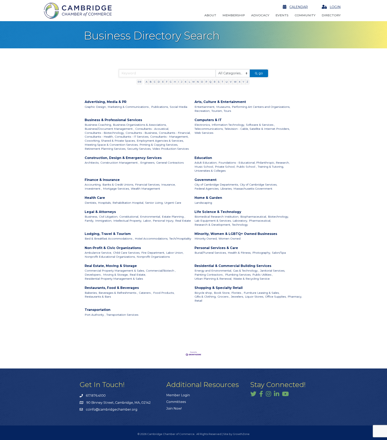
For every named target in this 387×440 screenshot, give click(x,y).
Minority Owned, (206, 238)
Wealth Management (145, 188)
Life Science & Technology (218, 212)
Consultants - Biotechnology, (104, 132)
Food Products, (163, 292)
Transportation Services (122, 314)
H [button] (175, 81)
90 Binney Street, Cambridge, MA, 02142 (118, 403)
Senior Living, (154, 202)
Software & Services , (260, 124)
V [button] (231, 81)
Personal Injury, (163, 220)
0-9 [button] (139, 81)
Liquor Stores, (254, 296)
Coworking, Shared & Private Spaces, (110, 140)
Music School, (204, 166)
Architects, (92, 162)
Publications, (160, 106)
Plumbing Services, (238, 274)
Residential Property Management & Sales (114, 278)
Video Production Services (170, 148)
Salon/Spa (279, 252)
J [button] (181, 81)
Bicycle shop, (204, 292)
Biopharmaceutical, (253, 216)
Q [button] (210, 81)
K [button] (185, 81)
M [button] (193, 81)
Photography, (261, 252)
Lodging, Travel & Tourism (108, 234)
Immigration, (103, 220)
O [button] (202, 81)
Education (203, 158)
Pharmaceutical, (260, 220)
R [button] (214, 81)
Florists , (236, 292)
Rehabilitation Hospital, (128, 202)
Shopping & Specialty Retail (219, 288)
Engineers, (147, 162)
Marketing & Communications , (129, 106)
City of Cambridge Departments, (217, 184)
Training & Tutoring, (271, 166)
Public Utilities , (262, 274)
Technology (240, 224)
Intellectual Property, (127, 220)
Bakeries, (91, 292)
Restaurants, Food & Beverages (112, 288)
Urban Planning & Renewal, (213, 278)
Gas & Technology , (246, 270)
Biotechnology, (278, 216)
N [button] (198, 81)
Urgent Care (172, 202)
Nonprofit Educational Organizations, (110, 256)
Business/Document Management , (109, 128)
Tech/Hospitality (180, 238)
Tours (227, 110)
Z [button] (247, 81)
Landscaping (203, 202)
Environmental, (150, 216)
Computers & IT (208, 120)
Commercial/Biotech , (161, 270)
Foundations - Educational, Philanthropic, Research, (253, 162)
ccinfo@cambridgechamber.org (111, 409)
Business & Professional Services (113, 120)
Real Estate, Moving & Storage (111, 266)
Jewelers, (237, 296)
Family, (89, 220)
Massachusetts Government (252, 188)
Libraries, (226, 188)
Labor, (147, 220)
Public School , (246, 166)
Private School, (225, 166)
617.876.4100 (96, 395)
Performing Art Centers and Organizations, (261, 106)
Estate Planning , (173, 216)
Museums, (223, 106)
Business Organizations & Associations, (139, 124)
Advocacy (260, 15)
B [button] (151, 81)
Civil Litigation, (108, 216)
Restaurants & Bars (98, 296)
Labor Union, (174, 252)
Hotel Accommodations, (151, 238)
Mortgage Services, (116, 188)
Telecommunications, (209, 128)
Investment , (93, 188)
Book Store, (222, 292)
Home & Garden (208, 198)
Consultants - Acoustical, (152, 128)
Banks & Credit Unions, (118, 184)
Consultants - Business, (142, 132)
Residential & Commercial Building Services (233, 266)
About (210, 15)
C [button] (154, 81)
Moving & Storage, (115, 274)
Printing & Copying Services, (158, 144)
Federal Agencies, (207, 188)
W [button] (235, 81)
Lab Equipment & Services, (213, 220)
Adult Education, (206, 162)
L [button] (189, 81)
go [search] (261, 73)
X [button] (239, 81)
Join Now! (174, 408)
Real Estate (183, 220)
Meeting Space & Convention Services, (111, 144)
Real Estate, (138, 274)
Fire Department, (153, 252)
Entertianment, (205, 106)
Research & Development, (213, 224)
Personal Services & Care (216, 248)
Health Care (95, 198)
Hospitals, (104, 202)
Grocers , (223, 296)
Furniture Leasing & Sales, (261, 292)
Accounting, (93, 184)
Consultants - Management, (169, 136)
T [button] (222, 81)
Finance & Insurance (102, 180)
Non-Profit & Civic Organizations (113, 248)
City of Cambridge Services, (258, 184)
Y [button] (243, 81)
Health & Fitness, (239, 252)
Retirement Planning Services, (105, 148)
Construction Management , (119, 162)
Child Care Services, (126, 252)
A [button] (146, 81)
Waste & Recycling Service (251, 278)
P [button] (206, 81)
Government (205, 180)
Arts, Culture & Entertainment (220, 102)
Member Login (178, 395)
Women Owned (229, 238)
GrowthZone (241, 434)
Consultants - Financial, (174, 132)
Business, (91, 216)
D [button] (159, 81)
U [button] (227, 81)
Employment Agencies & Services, (160, 140)
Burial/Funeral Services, (211, 252)
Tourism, (217, 110)
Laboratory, (240, 220)
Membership (234, 15)
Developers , (93, 274)
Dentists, (91, 202)
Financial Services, (147, 184)
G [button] (171, 81)
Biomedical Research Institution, (217, 216)
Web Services (204, 132)
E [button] (163, 81)
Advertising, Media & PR (105, 102)
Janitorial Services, (272, 270)
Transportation (97, 310)
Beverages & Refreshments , (118, 292)
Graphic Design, (95, 106)
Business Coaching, (98, 124)
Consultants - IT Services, (132, 136)
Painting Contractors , (209, 274)
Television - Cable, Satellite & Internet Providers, (257, 128)
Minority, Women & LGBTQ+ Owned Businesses (236, 234)
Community (305, 15)
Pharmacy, (295, 296)
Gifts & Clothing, (205, 296)
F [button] (166, 81)
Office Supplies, (275, 296)
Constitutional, (129, 216)
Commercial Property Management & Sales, (115, 270)
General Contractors (170, 162)
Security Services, (139, 148)
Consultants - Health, (99, 136)
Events (282, 15)
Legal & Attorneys (100, 212)
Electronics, (202, 124)
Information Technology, (228, 124)
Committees (176, 402)
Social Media (178, 106)
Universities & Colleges (210, 170)
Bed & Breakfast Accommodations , (109, 238)
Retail (198, 300)
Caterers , (145, 292)
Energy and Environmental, (213, 270)
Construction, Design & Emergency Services (123, 158)
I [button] (178, 81)
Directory (331, 15)
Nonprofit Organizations (153, 256)
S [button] (218, 81)
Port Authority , (95, 314)
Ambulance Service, (98, 252)
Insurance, (168, 184)
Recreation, (202, 110)
